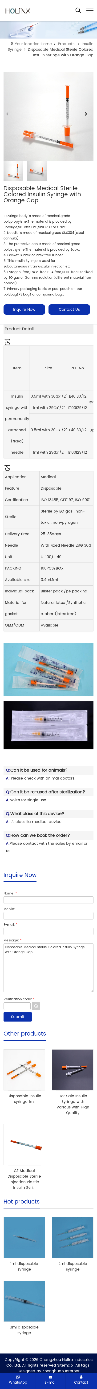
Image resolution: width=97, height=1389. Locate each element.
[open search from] (78, 10)
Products (66, 44)
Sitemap (65, 1365)
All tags (82, 1365)
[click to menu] (89, 10)
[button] (88, 116)
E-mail (51, 1382)
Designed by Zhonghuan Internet (49, 1371)
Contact (81, 1382)
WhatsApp (18, 1382)
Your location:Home (33, 44)
